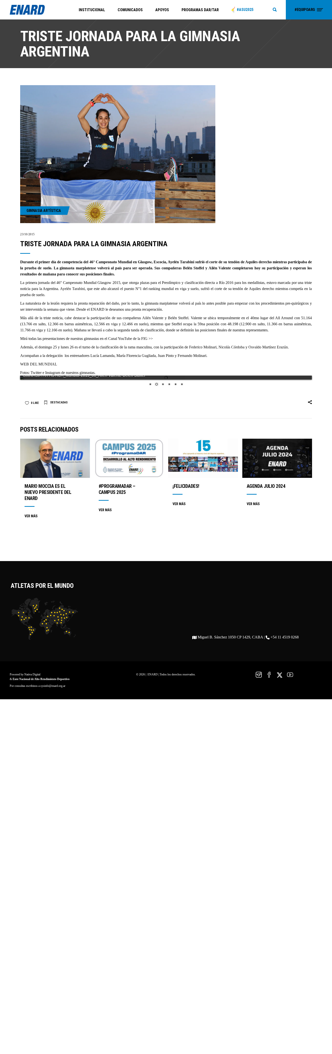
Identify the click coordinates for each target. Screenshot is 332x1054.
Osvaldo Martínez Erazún (268, 347)
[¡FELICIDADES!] (203, 463)
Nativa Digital (32, 679)
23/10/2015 (27, 234)
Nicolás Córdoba (231, 347)
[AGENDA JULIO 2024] (277, 463)
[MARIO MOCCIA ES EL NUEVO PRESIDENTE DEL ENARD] (55, 463)
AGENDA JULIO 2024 (266, 491)
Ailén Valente (152, 318)
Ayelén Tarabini (72, 289)
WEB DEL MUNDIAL (38, 364)
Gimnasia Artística (43, 210)
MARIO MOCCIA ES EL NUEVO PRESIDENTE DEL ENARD (48, 497)
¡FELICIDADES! (186, 491)
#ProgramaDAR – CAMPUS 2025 (117, 494)
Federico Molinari (203, 347)
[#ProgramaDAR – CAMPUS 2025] (129, 463)
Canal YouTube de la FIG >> (130, 338)
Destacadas (59, 407)
